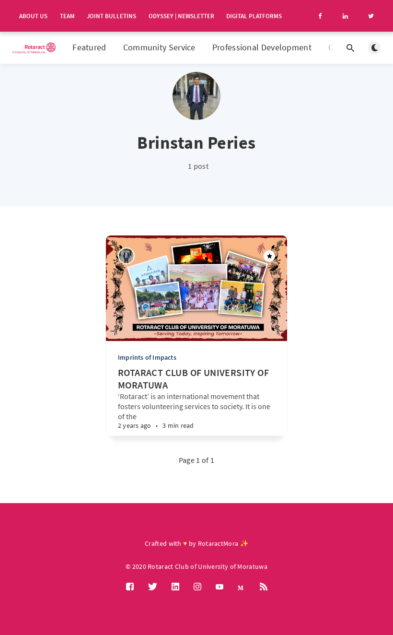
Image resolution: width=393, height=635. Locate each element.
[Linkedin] (175, 587)
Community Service (159, 47)
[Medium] (241, 587)
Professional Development (262, 47)
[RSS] (263, 587)
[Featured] (269, 256)
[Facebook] (130, 587)
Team (67, 16)
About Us (33, 16)
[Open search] (350, 48)
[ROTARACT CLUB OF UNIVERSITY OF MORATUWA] (167, 417)
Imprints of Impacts (147, 357)
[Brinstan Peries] (126, 255)
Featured (89, 47)
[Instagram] (197, 587)
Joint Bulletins (111, 16)
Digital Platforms (254, 16)
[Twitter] (152, 587)
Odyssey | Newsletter (181, 16)
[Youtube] (219, 587)
